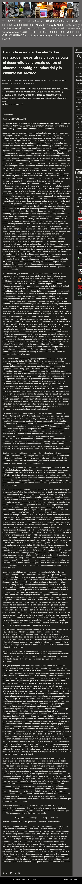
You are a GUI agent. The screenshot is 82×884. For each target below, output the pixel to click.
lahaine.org (73, 879)
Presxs (78, 148)
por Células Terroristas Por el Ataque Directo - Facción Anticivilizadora (34, 80)
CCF (77, 83)
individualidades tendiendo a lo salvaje (35, 443)
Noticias (79, 144)
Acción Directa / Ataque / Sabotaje (23, 83)
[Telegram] (11, 873)
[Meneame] (7, 873)
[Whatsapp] (19, 873)
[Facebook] (3, 873)
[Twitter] (15, 873)
